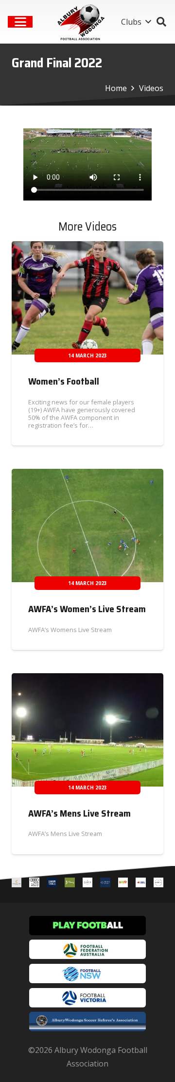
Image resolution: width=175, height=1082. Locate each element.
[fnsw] (87, 973)
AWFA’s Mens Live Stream (79, 813)
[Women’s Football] (87, 298)
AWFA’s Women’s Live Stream (87, 609)
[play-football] (87, 925)
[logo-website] (82, 21)
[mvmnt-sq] (158, 884)
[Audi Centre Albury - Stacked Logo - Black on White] (34, 884)
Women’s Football (63, 381)
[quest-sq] (87, 884)
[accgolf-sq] (69, 884)
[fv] (87, 997)
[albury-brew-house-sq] (52, 884)
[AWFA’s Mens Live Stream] (87, 730)
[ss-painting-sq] (140, 884)
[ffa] (87, 949)
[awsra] (87, 1021)
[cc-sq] (16, 884)
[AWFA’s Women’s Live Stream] (87, 525)
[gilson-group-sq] (105, 884)
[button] (20, 22)
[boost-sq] (123, 884)
